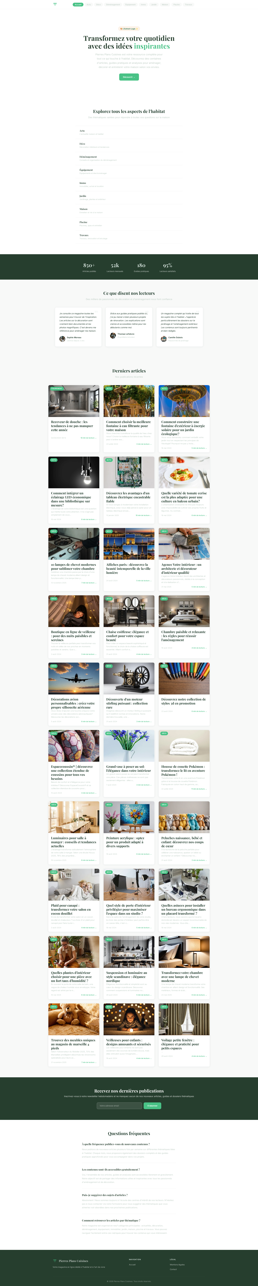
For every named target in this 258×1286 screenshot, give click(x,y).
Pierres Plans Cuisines (73, 1261)
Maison (165, 4)
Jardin (154, 4)
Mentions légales (177, 1264)
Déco (98, 4)
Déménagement (113, 4)
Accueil (78, 4)
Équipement (130, 4)
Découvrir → (129, 77)
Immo (143, 4)
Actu (89, 4)
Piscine (176, 4)
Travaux (188, 4)
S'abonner (152, 1105)
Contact (173, 1269)
